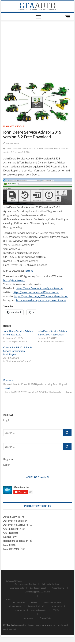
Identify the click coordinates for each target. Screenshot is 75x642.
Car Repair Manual (38, 588)
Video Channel (58, 588)
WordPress (47, 625)
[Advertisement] (37, 46)
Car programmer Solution (25, 584)
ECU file (8, 544)
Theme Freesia (33, 625)
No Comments (12, 143)
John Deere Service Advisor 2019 (22, 148)
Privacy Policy (46, 618)
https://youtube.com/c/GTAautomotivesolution (41, 296)
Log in (6, 420)
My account (28, 618)
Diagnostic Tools (13, 126)
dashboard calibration (15, 540)
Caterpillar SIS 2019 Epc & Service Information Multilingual (17, 351)
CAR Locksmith (12, 528)
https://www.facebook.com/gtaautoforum (39, 288)
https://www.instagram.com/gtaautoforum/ (41, 300)
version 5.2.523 (22, 152)
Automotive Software (15, 524)
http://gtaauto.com (14, 280)
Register (8, 414)
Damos (7, 536)
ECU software (11, 548)
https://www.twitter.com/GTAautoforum (36, 292)
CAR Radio (9, 532)
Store (8, 599)
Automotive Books (14, 520)
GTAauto (8, 625)
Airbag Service (11, 516)
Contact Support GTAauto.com (37, 592)
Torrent (28, 270)
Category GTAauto (14, 581)
